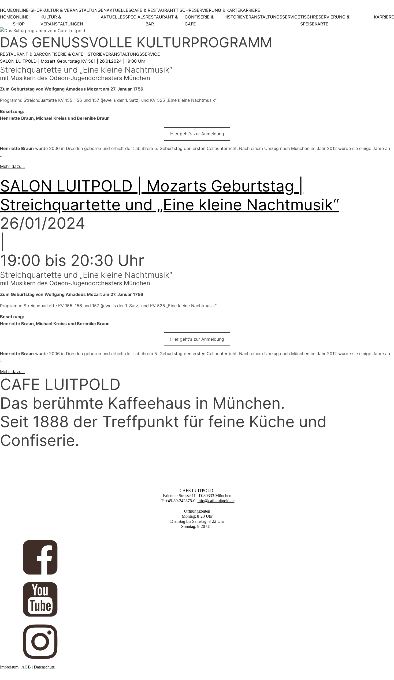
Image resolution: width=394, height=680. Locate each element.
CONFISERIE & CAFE (199, 20)
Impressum (9, 667)
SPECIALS (135, 17)
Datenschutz (44, 667)
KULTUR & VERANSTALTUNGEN (74, 10)
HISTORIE (233, 17)
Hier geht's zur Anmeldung (197, 133)
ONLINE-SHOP (27, 10)
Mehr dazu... (12, 166)
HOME (6, 10)
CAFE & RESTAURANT (153, 10)
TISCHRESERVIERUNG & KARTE (208, 10)
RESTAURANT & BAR (162, 20)
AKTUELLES (119, 10)
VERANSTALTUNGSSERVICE (271, 17)
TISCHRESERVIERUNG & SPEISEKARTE (325, 20)
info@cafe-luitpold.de (216, 500)
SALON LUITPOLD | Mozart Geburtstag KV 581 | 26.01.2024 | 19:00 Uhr (72, 61)
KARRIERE (250, 10)
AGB (26, 667)
